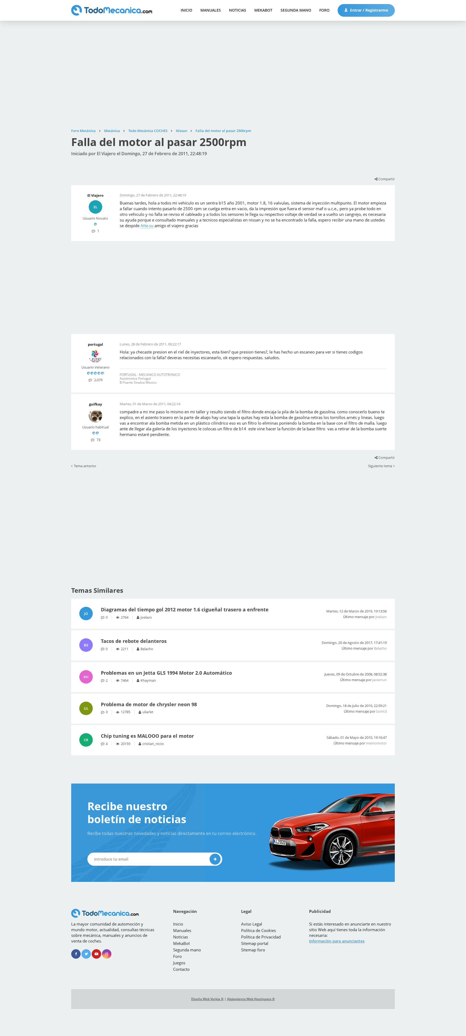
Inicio (186, 10)
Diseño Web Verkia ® (207, 999)
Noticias (237, 10)
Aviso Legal (251, 924)
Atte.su (147, 225)
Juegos (179, 962)
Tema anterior (85, 466)
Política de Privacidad (261, 937)
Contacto (181, 969)
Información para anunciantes (337, 941)
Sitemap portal (254, 943)
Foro (324, 10)
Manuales (210, 10)
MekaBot (263, 10)
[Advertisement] (233, 74)
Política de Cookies (258, 930)
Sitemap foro (253, 949)
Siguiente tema (380, 466)
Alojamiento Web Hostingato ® (251, 999)
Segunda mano (295, 10)
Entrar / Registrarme (368, 10)
